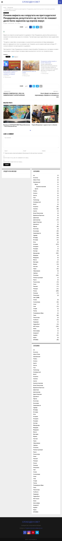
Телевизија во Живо (38, 313)
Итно (34, 242)
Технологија (36, 317)
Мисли (35, 259)
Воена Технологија (38, 213)
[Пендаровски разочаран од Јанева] (30, 65)
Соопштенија (36, 302)
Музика (35, 264)
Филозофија (36, 330)
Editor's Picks (36, 180)
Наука (34, 268)
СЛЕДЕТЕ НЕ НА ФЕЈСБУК (9, 171)
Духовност (36, 224)
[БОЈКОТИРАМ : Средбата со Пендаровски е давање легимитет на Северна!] (12, 65)
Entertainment (36, 182)
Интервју (35, 237)
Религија (35, 293)
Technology (36, 200)
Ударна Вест (36, 324)
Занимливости (37, 233)
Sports (36, 188)
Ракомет (35, 286)
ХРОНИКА (35, 339)
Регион (35, 291)
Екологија (35, 228)
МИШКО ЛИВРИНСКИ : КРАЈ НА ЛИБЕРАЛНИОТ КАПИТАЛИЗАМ (14, 94)
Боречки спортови (41, 186)
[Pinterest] (33, 532)
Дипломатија (36, 220)
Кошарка (35, 248)
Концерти (35, 246)
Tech (34, 197)
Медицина (36, 257)
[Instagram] (29, 532)
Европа (35, 226)
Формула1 (36, 333)
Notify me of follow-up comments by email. (16, 157)
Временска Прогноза (38, 215)
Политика (35, 275)
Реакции (35, 288)
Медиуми (35, 255)
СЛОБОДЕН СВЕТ (31, 2)
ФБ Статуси (36, 326)
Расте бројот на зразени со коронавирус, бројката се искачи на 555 (47, 95)
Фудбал (35, 335)
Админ (6, 23)
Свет (34, 297)
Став (34, 306)
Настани (35, 266)
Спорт (34, 304)
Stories (35, 195)
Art (34, 175)
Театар (35, 310)
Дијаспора (36, 217)
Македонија (6, 12)
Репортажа (36, 295)
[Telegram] (37, 532)
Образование (36, 271)
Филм (34, 328)
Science (35, 193)
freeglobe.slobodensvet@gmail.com (33, 528)
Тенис (34, 315)
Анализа (35, 208)
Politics (35, 191)
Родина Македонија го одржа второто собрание (44, 125)
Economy (35, 177)
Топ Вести (35, 319)
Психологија (36, 282)
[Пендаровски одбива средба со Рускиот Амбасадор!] (50, 67)
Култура (35, 251)
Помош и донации (38, 277)
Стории (35, 308)
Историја (35, 239)
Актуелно (35, 206)
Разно (34, 284)
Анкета (35, 211)
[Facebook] (25, 532)
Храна (34, 337)
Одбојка (35, 273)
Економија (36, 231)
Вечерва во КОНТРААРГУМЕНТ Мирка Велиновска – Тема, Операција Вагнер (16, 125)
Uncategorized (37, 202)
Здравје (35, 235)
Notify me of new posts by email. (13, 161)
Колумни (35, 244)
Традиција (36, 322)
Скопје (35, 299)
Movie (36, 184)
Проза (34, 279)
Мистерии (35, 262)
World (34, 204)
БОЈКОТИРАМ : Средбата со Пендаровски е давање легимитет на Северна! (10, 73)
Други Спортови (37, 222)
